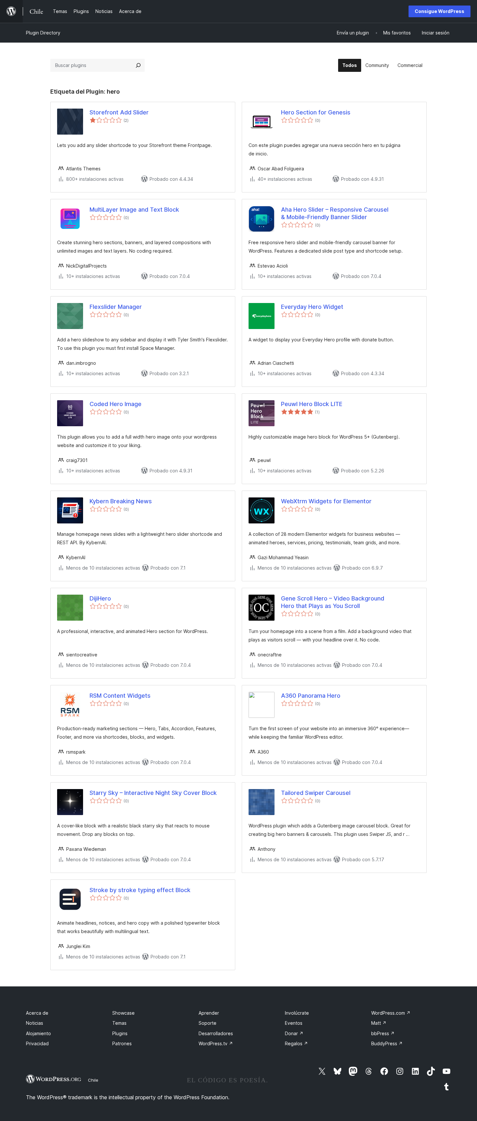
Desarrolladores (216, 1033)
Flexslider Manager (116, 306)
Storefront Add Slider (119, 112)
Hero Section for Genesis (315, 112)
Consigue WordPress (439, 11)
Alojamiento (38, 1033)
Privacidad (37, 1043)
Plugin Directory (43, 32)
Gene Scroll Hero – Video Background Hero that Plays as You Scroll (332, 602)
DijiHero (100, 598)
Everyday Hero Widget (312, 306)
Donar (294, 1033)
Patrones (122, 1043)
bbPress (383, 1033)
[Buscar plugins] (138, 65)
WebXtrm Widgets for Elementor (326, 501)
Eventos (293, 1023)
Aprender (209, 1013)
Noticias (34, 1023)
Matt (378, 1023)
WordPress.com (390, 1013)
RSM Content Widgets (120, 695)
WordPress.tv (216, 1043)
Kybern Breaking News (121, 501)
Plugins (120, 1033)
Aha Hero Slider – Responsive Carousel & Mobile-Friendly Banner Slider (334, 213)
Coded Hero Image (115, 404)
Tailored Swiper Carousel (315, 792)
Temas (119, 1023)
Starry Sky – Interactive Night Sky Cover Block (153, 792)
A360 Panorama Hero (310, 695)
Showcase (123, 1013)
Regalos (296, 1043)
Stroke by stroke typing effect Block (140, 890)
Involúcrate (297, 1013)
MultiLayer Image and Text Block (134, 209)
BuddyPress (387, 1043)
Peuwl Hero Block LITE (311, 404)
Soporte (207, 1023)
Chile (93, 1080)
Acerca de (37, 1013)
